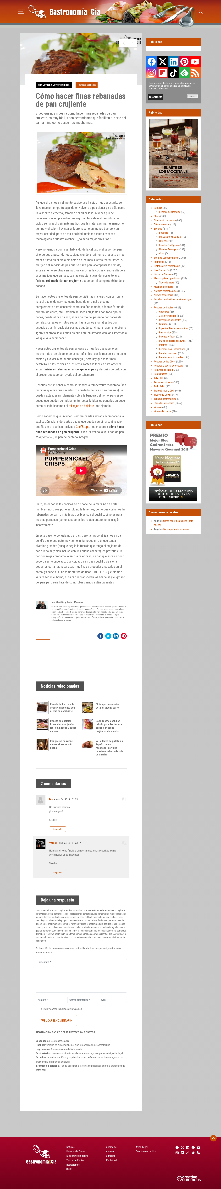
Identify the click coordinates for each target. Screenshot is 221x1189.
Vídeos (157, 407)
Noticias (70, 1147)
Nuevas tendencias (163, 295)
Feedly (184, 72)
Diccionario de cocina (165, 220)
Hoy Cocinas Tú (162, 270)
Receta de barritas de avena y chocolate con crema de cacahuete (62, 708)
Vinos (162, 253)
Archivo (110, 1151)
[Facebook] (176, 1147)
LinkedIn (173, 61)
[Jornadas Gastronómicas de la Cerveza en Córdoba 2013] (123, 43)
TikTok (173, 72)
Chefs (157, 216)
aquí (44, 1070)
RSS (195, 72)
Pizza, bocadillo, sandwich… (173, 340)
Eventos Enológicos (169, 245)
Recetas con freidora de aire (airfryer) (173, 299)
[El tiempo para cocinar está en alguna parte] (88, 707)
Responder (58, 829)
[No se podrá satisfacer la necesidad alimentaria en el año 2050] (132, 43)
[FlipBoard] (182, 1152)
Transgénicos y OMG (164, 390)
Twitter (162, 61)
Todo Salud (159, 386)
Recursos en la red (163, 369)
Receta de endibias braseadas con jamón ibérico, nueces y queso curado (63, 726)
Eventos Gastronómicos (166, 257)
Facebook (151, 61)
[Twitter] (182, 1147)
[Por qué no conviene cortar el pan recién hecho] (43, 744)
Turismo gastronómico (165, 398)
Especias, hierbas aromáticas (173, 328)
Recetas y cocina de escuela (168, 365)
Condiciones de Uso (146, 1151)
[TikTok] (187, 1152)
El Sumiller (164, 241)
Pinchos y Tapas (167, 336)
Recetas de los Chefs (165, 361)
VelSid (53, 843)
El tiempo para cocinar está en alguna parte (108, 706)
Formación (159, 261)
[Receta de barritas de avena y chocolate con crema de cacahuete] (43, 707)
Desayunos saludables (170, 320)
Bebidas (158, 207)
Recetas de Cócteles (169, 212)
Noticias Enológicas (169, 249)
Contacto (110, 1155)
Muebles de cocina (163, 286)
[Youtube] (198, 1147)
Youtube (195, 61)
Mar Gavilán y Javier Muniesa (54, 84)
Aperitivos (164, 311)
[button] (21, 11)
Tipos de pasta (166, 282)
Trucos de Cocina (162, 394)
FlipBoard (162, 72)
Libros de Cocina (162, 274)
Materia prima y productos (167, 278)
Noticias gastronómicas (166, 291)
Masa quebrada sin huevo (176, 529)
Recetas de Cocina (163, 307)
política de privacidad (71, 1009)
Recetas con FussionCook (172, 349)
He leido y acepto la (60, 1009)
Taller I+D (159, 378)
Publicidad (111, 1160)
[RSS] (198, 1152)
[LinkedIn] (187, 1147)
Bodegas (163, 232)
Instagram (151, 72)
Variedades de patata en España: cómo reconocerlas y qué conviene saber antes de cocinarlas (109, 748)
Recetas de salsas (168, 353)
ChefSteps (82, 427)
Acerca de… (112, 1147)
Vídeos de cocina (162, 411)
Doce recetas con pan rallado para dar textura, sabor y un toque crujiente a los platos (109, 726)
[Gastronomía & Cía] (64, 11)
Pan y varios (165, 332)
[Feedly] (192, 1152)
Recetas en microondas (171, 357)
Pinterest (184, 61)
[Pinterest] (192, 1147)
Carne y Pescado (167, 315)
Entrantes (164, 324)
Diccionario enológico (170, 237)
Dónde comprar (162, 224)
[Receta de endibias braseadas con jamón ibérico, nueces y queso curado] (43, 724)
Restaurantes (160, 373)
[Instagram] (176, 1152)
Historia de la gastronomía (167, 266)
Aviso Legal (142, 1147)
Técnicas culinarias (86, 84)
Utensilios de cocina (164, 403)
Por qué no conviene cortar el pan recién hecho (61, 744)
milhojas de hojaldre (81, 406)
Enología (158, 228)
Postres (163, 344)
